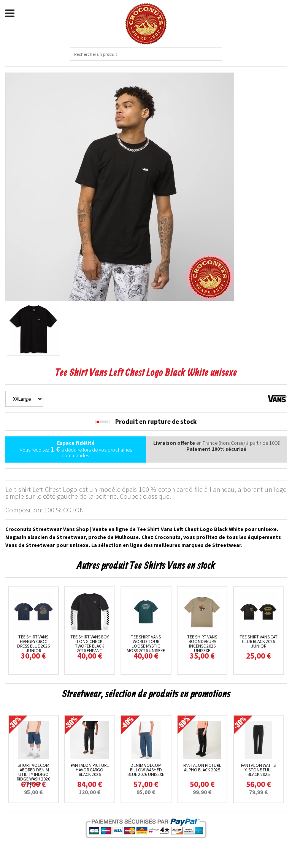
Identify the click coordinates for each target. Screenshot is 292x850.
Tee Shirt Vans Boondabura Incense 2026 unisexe (202, 643)
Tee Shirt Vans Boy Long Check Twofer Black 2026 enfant (89, 643)
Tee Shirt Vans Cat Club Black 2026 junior (259, 641)
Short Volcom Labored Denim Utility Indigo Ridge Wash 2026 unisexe (33, 774)
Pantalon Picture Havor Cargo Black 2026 (90, 769)
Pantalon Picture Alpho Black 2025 (202, 767)
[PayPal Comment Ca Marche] (146, 828)
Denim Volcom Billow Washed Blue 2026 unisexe (145, 769)
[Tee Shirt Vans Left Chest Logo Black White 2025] (119, 186)
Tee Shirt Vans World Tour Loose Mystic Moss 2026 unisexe (146, 643)
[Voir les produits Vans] (277, 398)
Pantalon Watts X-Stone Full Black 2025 (258, 769)
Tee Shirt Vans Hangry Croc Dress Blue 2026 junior (33, 643)
